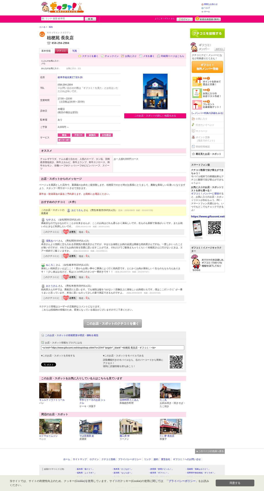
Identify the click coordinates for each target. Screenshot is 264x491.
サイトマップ (80, 459)
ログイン (184, 18)
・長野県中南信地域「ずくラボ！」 (200, 473)
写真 (74, 51)
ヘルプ (207, 8)
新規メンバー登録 (208, 18)
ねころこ (50, 265)
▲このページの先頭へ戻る (210, 451)
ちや (48, 219)
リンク (147, 459)
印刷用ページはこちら (172, 56)
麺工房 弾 (124, 436)
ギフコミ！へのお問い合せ (187, 459)
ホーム (207, 11)
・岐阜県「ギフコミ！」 (159, 473)
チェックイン (112, 56)
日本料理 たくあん (129, 400)
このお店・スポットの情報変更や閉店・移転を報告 (71, 335)
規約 (156, 459)
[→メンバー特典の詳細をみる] (207, 113)
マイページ (201, 131)
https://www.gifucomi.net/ (208, 216)
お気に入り (131, 56)
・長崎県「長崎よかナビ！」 (197, 469)
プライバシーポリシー (129, 459)
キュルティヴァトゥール (52, 400)
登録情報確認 (203, 146)
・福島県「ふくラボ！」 (85, 473)
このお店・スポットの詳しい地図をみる (155, 115)
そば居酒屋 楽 (86, 436)
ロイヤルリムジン (48, 436)
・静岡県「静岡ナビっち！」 (161, 469)
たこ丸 (163, 400)
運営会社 (165, 459)
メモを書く (149, 56)
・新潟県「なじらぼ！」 (122, 473)
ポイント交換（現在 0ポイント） (206, 139)
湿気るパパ (52, 240)
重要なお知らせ (211, 4)
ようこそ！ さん (165, 18)
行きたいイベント (205, 125)
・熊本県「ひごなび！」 (122, 469)
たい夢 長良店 (167, 436)
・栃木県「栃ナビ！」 (84, 469)
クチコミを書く (90, 56)
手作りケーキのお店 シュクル (92, 402)
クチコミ (61, 51)
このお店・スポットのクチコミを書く (112, 323)
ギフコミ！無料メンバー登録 (207, 66)
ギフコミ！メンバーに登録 (205, 193)
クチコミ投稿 (108, 459)
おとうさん (77, 210)
